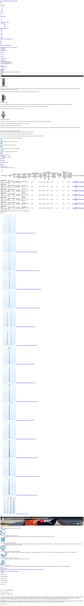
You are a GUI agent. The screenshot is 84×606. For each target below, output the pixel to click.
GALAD (2, 0)
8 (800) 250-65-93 (7, 62)
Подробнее (2, 156)
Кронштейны (6, 569)
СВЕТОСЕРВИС (14, 0)
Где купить (11, 47)
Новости (15, 47)
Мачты (18, 569)
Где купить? (2, 158)
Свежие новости (3, 571)
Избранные (9, 571)
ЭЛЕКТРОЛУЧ (7, 0)
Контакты (2, 52)
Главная (2, 68)
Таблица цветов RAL (65, 566)
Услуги (7, 47)
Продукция (2, 69)
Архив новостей (15, 571)
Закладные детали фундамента (38, 569)
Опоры (1, 70)
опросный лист (27, 210)
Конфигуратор (3, 47)
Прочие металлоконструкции (26, 569)
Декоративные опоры (13, 569)
